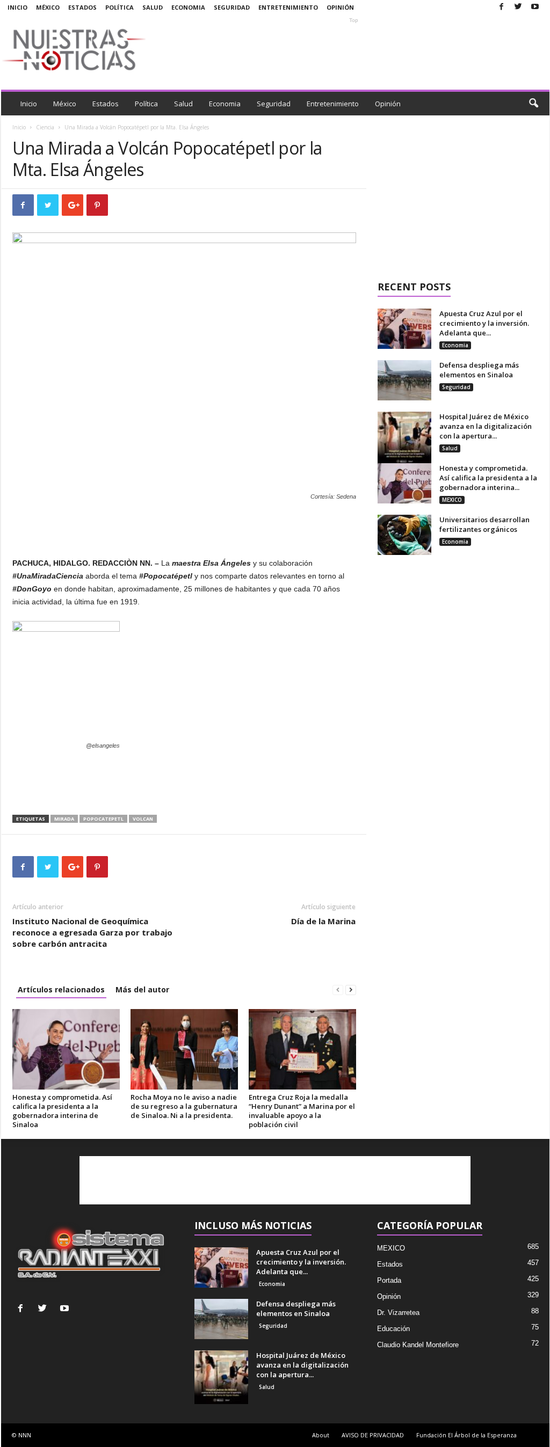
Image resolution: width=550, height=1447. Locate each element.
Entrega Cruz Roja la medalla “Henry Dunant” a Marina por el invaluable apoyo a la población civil (302, 1110)
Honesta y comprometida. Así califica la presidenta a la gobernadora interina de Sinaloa (62, 1110)
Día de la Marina (323, 921)
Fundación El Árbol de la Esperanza (466, 1435)
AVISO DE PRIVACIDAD (373, 1435)
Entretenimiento (288, 7)
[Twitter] (518, 7)
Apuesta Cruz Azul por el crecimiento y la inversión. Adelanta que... (484, 323)
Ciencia (45, 127)
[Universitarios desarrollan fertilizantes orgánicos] (404, 535)
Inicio (17, 7)
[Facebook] (501, 7)
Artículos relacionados (61, 989)
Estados (82, 7)
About (320, 1435)
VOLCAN (143, 818)
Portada (389, 1280)
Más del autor (142, 989)
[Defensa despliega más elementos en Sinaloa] (404, 380)
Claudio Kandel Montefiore (418, 1345)
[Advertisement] (353, 49)
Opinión (340, 7)
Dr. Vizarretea (398, 1313)
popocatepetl (103, 818)
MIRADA (64, 818)
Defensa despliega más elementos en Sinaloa (479, 369)
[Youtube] (535, 7)
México (48, 7)
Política (119, 7)
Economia (188, 7)
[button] (533, 103)
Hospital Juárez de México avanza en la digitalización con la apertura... (485, 426)
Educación (393, 1329)
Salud (152, 7)
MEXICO (452, 499)
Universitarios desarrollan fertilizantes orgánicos (484, 524)
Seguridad (232, 7)
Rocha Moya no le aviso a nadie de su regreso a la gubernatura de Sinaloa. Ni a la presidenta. (184, 1106)
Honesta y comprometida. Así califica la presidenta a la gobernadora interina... (488, 477)
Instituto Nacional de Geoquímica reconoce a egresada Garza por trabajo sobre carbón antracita (92, 932)
